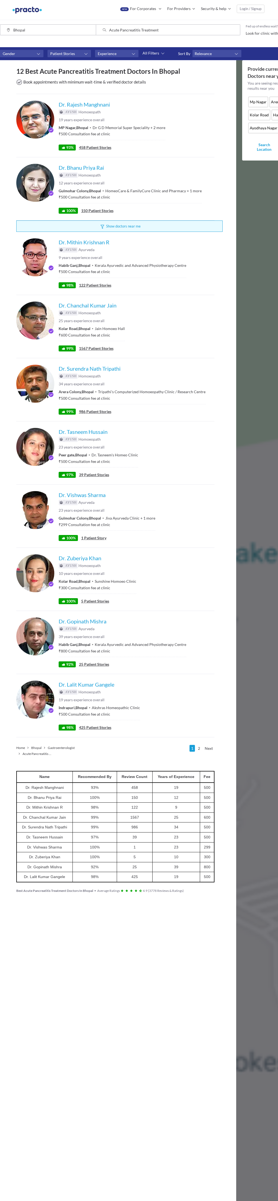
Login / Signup (250, 9)
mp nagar (258, 102)
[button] (21, 53)
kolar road (259, 115)
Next (209, 748)
